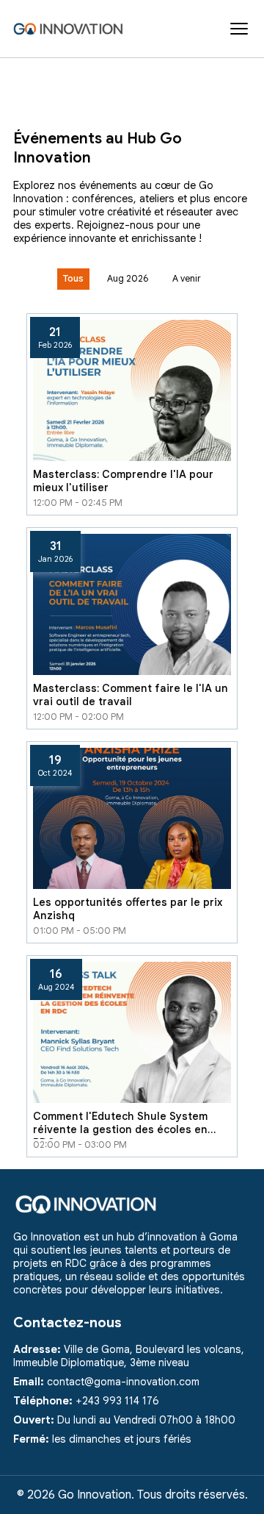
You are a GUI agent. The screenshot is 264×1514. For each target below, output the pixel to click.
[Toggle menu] (239, 29)
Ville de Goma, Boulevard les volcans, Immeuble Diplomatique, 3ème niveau (128, 1356)
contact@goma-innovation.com (123, 1381)
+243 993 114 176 (117, 1400)
